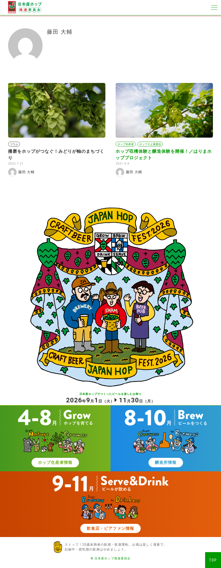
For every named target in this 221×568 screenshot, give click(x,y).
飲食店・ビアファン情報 (110, 528)
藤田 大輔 (26, 172)
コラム (14, 144)
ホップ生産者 (126, 144)
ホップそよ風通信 (150, 144)
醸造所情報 (166, 462)
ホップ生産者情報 (55, 462)
